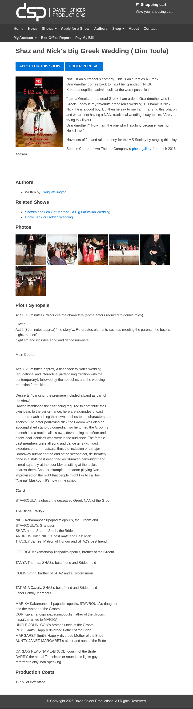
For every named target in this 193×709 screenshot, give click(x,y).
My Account (23, 38)
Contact (150, 28)
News (32, 28)
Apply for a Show (75, 28)
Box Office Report (56, 38)
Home (18, 28)
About (134, 28)
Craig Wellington (53, 192)
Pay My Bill (84, 38)
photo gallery (142, 149)
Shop (116, 28)
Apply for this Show (39, 66)
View (139, 11)
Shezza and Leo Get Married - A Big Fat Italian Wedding (67, 212)
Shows (47, 28)
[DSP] (51, 12)
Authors (101, 28)
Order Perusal (84, 66)
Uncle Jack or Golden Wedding (49, 217)
